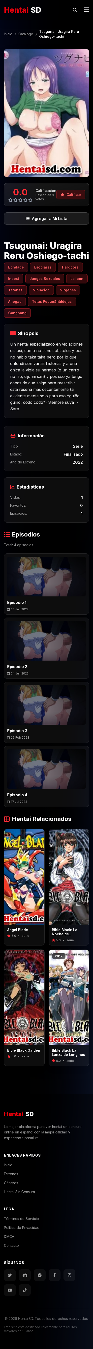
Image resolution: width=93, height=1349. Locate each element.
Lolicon (76, 278)
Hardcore (70, 267)
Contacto (11, 1245)
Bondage (16, 267)
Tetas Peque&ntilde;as (52, 301)
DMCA (9, 1236)
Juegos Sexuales (45, 278)
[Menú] (86, 10)
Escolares (43, 267)
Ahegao (15, 301)
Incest (13, 278)
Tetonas (15, 290)
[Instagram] (69, 1275)
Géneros (11, 1183)
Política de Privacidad (21, 1227)
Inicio (8, 1165)
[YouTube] (10, 1290)
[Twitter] (10, 1275)
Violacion (41, 290)
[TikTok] (25, 1290)
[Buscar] (75, 10)
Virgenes (68, 290)
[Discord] (25, 1275)
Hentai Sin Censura (19, 1192)
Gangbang (17, 313)
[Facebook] (55, 1275)
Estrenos (11, 1174)
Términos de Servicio (21, 1218)
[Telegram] (40, 1275)
